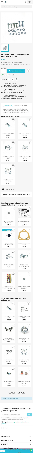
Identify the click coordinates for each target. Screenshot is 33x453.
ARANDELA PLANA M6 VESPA (8, 157)
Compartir (9, 79)
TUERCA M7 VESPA (9, 265)
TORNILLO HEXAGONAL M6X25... (8, 134)
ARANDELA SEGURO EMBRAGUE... (9, 221)
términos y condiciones (15, 422)
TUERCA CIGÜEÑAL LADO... (24, 338)
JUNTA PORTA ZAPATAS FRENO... (24, 243)
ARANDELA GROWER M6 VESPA (25, 157)
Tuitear (12, 79)
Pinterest (16, 79)
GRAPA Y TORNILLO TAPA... (9, 382)
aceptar (2, 450)
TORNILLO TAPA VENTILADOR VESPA (24, 265)
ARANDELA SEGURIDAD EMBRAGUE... (24, 287)
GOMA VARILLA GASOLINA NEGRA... (9, 243)
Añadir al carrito (16, 71)
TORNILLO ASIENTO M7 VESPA (9, 317)
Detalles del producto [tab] (20, 105)
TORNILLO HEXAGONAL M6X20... (25, 134)
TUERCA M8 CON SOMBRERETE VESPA (8, 338)
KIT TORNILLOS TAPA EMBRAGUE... (8, 180)
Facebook (2, 428)
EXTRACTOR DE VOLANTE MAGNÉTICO (9, 287)
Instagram (7, 428)
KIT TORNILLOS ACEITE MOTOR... (24, 382)
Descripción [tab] (8, 105)
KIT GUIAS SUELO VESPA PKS (24, 221)
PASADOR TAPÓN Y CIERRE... (9, 360)
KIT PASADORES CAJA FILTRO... (24, 317)
